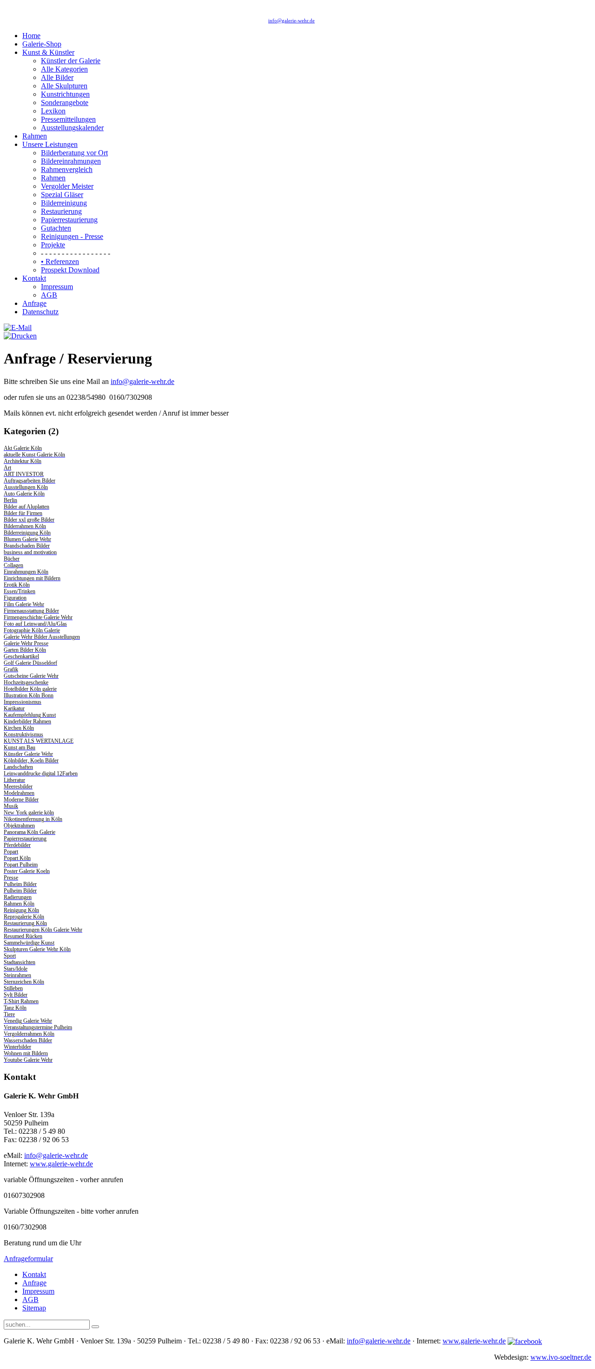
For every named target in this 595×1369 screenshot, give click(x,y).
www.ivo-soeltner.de (560, 1357)
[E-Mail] (18, 327)
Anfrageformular (28, 1259)
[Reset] (95, 1326)
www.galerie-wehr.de (61, 1164)
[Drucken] (20, 336)
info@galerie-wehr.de (291, 20)
